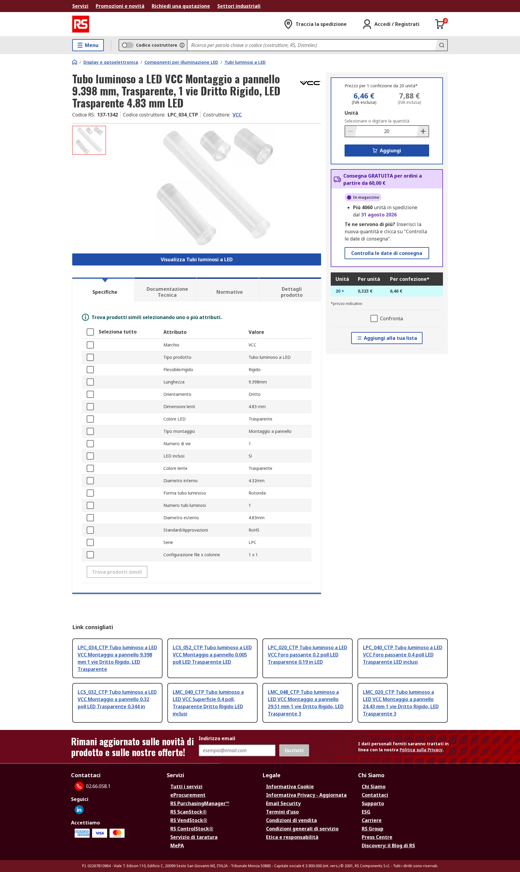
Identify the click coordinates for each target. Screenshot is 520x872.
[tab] (103, 290)
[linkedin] (79, 809)
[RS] (80, 24)
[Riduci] (351, 131)
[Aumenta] (422, 131)
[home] (74, 62)
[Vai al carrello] (440, 24)
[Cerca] (441, 45)
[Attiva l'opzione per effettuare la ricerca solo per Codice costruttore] (182, 45)
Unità (351, 113)
